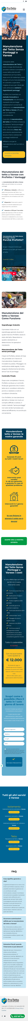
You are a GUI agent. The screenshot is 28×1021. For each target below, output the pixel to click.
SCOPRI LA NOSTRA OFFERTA (12, 154)
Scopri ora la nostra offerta (14, 541)
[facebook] (23, 1)
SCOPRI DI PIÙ (14, 812)
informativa (19, 751)
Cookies (4, 1010)
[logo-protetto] (9, 7)
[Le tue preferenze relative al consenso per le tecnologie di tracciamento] (1, 765)
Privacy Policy (19, 1008)
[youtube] (26, 1)
